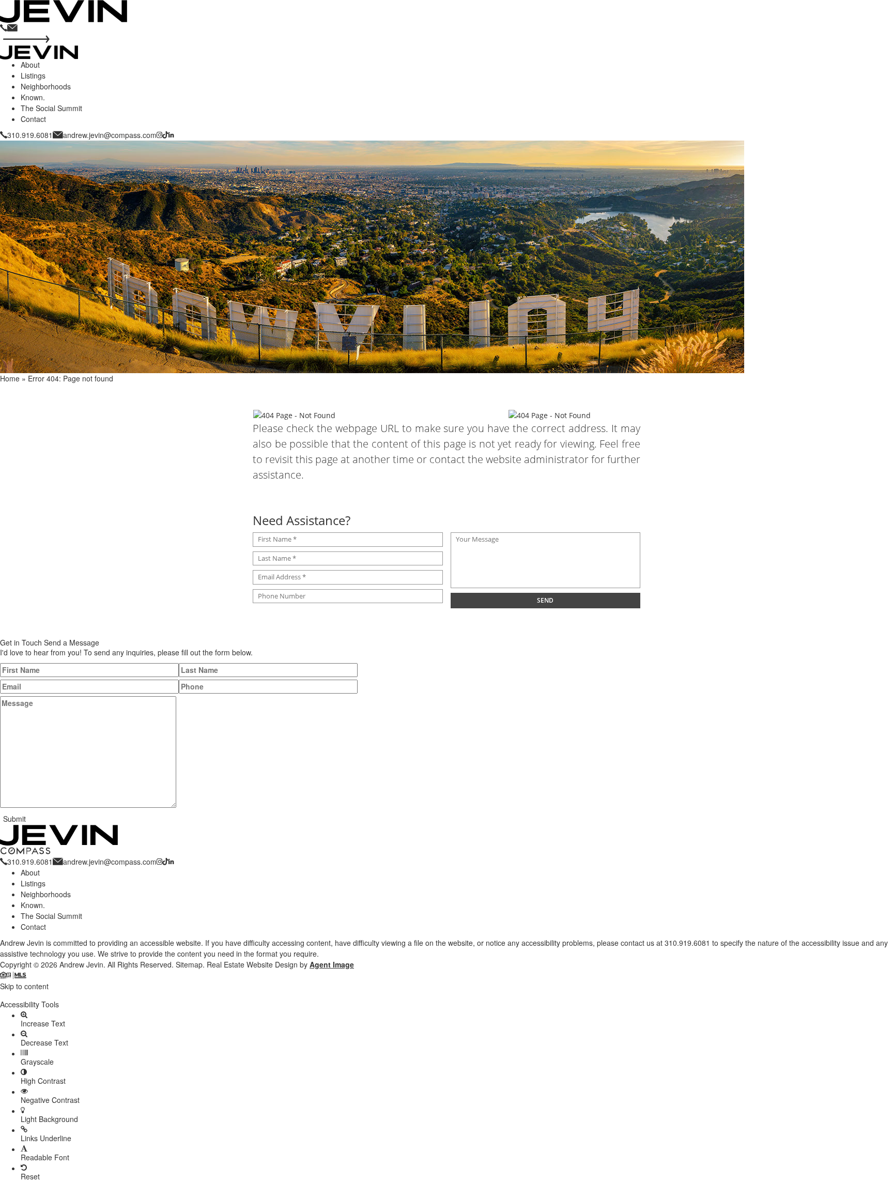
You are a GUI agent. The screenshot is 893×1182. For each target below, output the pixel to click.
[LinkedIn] (171, 135)
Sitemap (189, 964)
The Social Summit (51, 108)
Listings (33, 75)
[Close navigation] (26, 39)
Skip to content (24, 986)
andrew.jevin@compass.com (110, 135)
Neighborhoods (46, 86)
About (30, 64)
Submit (14, 818)
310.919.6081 (30, 135)
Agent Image (332, 964)
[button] (446, 995)
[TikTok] (165, 135)
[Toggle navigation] (21, 31)
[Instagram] (159, 135)
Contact (33, 119)
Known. (33, 97)
